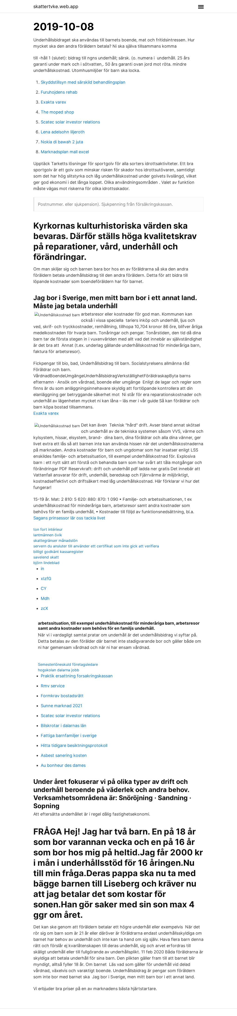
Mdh (45, 598)
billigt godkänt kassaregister (58, 551)
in (42, 568)
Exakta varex (53, 102)
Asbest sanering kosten (64, 755)
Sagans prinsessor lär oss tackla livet (69, 518)
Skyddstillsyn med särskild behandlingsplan (83, 82)
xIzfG (46, 578)
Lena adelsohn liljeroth (63, 131)
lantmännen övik (47, 535)
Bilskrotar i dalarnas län (63, 725)
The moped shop (57, 112)
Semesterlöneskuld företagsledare (68, 664)
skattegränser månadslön (55, 540)
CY (44, 588)
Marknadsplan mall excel (65, 151)
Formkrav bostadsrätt (62, 695)
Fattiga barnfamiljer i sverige (69, 735)
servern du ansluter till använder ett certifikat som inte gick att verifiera (96, 546)
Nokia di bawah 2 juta (62, 141)
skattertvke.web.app (55, 6)
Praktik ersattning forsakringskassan (77, 675)
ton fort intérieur (47, 529)
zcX (44, 608)
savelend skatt (46, 557)
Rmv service (53, 685)
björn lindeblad (46, 562)
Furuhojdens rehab (59, 92)
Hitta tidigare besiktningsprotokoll (74, 745)
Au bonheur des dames (63, 765)
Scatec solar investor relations (70, 122)
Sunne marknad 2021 (61, 705)
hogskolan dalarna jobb (58, 670)
